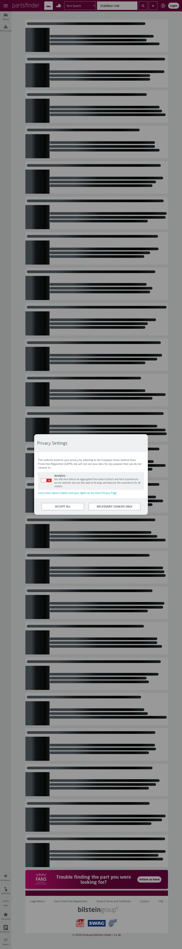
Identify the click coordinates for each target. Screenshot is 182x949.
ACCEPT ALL (63, 506)
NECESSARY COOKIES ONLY (114, 506)
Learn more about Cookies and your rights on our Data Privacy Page (77, 492)
